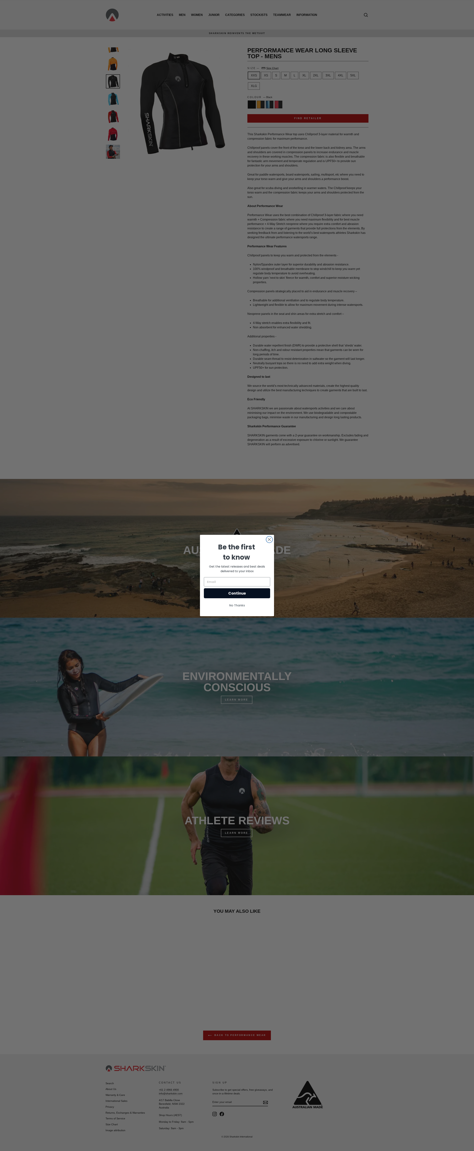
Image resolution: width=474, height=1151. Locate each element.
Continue (237, 593)
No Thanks (237, 605)
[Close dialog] (269, 539)
